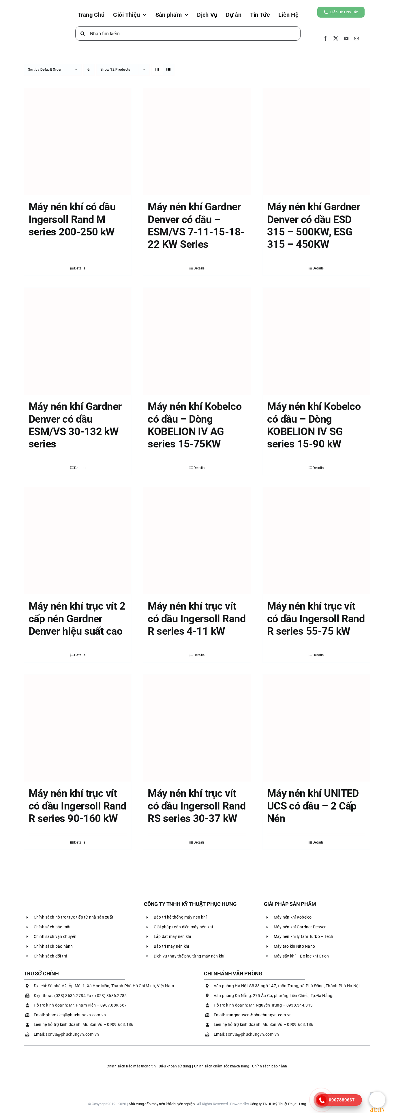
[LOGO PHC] (44, 13)
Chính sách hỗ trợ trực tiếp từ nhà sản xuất (74, 917)
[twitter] (335, 38)
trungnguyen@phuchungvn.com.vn (259, 1015)
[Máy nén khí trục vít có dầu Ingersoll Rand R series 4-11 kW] (196, 540)
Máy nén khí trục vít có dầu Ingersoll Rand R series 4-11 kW (196, 618)
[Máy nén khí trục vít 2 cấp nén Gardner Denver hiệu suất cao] (77, 540)
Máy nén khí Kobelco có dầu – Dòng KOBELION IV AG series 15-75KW (194, 425)
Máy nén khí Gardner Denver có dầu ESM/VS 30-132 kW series (75, 425)
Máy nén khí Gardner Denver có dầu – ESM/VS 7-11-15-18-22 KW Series (196, 225)
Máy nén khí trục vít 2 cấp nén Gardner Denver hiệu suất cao (77, 618)
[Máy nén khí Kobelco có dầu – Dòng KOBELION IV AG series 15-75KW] (196, 341)
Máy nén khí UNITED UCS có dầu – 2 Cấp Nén (313, 805)
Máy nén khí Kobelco (293, 917)
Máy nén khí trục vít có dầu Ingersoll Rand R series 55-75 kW (316, 618)
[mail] (356, 38)
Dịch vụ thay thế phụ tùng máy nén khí (189, 956)
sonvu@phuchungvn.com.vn (72, 1034)
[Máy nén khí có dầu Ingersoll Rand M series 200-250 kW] (77, 141)
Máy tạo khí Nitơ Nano (294, 946)
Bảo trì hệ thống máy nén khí (180, 917)
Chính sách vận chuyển (55, 936)
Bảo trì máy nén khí (171, 946)
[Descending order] (89, 70)
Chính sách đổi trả (50, 956)
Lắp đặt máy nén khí (172, 936)
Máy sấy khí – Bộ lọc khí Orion (301, 956)
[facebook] (325, 38)
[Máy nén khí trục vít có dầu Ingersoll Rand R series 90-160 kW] (77, 728)
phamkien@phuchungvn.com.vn (76, 1015)
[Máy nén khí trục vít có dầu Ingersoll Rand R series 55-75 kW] (316, 540)
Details (79, 268)
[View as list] (168, 69)
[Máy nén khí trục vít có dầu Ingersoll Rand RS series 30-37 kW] (196, 728)
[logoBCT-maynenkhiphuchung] (197, 1075)
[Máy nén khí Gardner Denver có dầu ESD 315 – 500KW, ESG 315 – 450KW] (316, 141)
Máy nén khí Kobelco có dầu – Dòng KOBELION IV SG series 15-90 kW (314, 425)
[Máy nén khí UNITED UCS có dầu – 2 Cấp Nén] (316, 728)
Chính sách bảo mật (52, 927)
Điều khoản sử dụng (175, 1066)
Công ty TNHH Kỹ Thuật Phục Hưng (278, 1104)
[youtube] (346, 38)
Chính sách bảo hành (53, 946)
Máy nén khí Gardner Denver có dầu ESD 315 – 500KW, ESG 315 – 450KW (313, 225)
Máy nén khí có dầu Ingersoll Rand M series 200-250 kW (72, 219)
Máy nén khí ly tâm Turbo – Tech (303, 936)
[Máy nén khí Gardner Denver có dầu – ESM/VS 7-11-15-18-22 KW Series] (196, 141)
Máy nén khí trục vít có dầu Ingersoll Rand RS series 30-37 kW (196, 805)
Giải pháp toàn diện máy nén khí (183, 927)
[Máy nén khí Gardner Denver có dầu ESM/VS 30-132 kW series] (77, 341)
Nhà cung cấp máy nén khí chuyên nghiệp (162, 1104)
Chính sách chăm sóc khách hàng (221, 1066)
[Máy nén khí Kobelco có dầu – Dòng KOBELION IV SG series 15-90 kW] (316, 341)
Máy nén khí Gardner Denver (300, 927)
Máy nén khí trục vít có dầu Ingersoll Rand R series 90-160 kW (77, 805)
